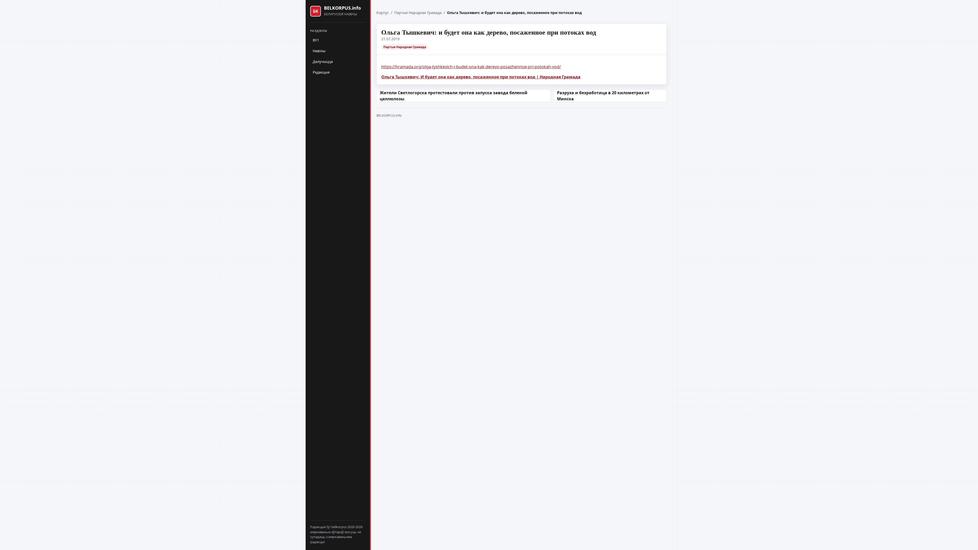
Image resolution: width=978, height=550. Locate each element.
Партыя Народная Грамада (418, 12)
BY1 (316, 40)
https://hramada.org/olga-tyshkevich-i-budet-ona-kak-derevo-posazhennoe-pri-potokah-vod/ (471, 67)
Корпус (382, 12)
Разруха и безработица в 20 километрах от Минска (603, 96)
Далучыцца (323, 61)
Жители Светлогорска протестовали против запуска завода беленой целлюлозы (453, 96)
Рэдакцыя (321, 72)
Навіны (319, 50)
